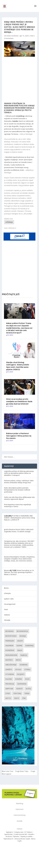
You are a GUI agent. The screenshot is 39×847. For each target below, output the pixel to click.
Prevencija (9, 684)
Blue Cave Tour (7, 771)
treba (26, 693)
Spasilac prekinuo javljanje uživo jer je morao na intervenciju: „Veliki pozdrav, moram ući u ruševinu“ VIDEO (18, 545)
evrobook (14, 36)
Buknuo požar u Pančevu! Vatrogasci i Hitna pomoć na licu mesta (18, 436)
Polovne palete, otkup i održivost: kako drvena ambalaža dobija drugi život (19, 482)
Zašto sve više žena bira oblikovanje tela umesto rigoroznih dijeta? (19, 498)
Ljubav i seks (9, 599)
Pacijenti (20, 674)
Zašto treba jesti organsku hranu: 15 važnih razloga (18, 530)
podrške (18, 679)
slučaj (28, 689)
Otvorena (9, 674)
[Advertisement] (19, 79)
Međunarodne (11, 655)
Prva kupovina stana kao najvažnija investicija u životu (17, 505)
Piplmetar (16, 836)
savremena (21, 684)
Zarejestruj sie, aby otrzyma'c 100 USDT (19, 541)
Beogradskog (22, 631)
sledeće (19, 689)
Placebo (8, 679)
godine (19, 645)
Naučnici (9, 660)
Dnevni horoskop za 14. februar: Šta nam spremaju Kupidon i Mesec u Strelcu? (19, 572)
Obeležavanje (10, 665)
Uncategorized (9, 604)
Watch (8, 698)
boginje (23, 636)
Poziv (27, 679)
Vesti (32, 36)
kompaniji (29, 645)
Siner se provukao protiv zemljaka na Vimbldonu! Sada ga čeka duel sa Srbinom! (19, 401)
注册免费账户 (8, 516)
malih (19, 650)
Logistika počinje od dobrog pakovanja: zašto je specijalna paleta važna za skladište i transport (19, 473)
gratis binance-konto (12, 529)
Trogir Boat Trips (21, 771)
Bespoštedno (10, 636)
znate (16, 698)
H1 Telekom (28, 832)
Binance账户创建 (10, 570)
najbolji (23, 655)
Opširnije (9, 222)
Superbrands (8, 834)
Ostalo (18, 669)
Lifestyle (7, 593)
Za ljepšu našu (18, 832)
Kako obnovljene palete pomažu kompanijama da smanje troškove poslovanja (17, 490)
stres (7, 693)
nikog (18, 660)
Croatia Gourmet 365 (20, 834)
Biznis (6, 588)
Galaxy (20, 641)
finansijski (9, 641)
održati (8, 669)
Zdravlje (7, 620)
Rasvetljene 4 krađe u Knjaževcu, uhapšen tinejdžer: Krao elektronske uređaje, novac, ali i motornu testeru (19, 559)
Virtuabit (30, 834)
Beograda (9, 631)
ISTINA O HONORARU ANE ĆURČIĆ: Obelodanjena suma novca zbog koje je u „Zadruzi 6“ (19, 518)
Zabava (7, 615)
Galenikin (9, 645)
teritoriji (17, 693)
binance (7, 557)
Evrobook (9, 836)
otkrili (27, 669)
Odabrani (23, 665)
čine (24, 698)
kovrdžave (9, 650)
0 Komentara (8, 38)
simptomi (9, 689)
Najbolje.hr (9, 832)
